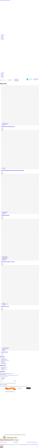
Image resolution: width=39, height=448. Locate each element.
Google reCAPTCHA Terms (34, 444)
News (2, 38)
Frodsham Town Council (8, 444)
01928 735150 (5, 384)
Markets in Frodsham (4, 363)
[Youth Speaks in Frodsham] (20, 182)
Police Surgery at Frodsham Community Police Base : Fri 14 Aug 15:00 (9, 375)
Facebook (15, 380)
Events (2, 36)
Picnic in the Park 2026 (3, 374)
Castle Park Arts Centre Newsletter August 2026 (6, 373)
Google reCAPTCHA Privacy (27, 444)
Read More (2, 129)
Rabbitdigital (21, 444)
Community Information (4, 359)
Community (2, 37)
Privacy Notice (2, 445)
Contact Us (2, 39)
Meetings (2, 35)
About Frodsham (3, 358)
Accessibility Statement (4, 367)
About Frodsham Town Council (5, 360)
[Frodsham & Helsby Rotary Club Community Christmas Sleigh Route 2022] (20, 136)
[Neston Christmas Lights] (20, 273)
